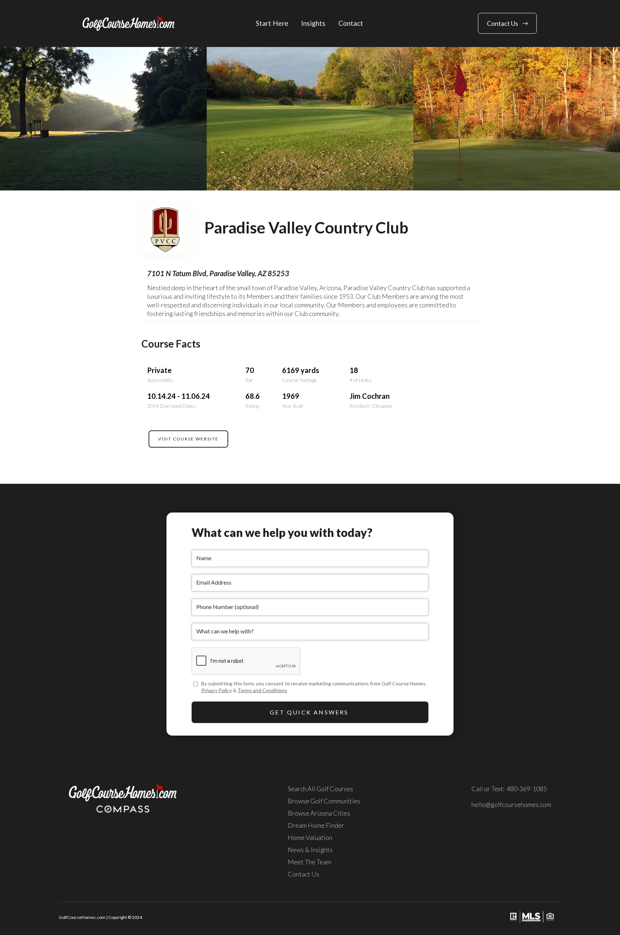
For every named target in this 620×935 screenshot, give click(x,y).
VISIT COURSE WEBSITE (188, 438)
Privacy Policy (216, 690)
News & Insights (310, 850)
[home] (128, 23)
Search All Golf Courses (320, 789)
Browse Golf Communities (324, 801)
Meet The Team (309, 862)
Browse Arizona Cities (319, 813)
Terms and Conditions (262, 690)
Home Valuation (310, 837)
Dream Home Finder (316, 825)
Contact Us (303, 874)
